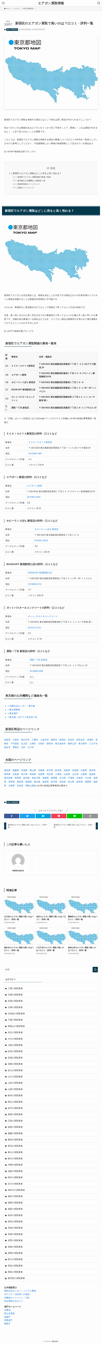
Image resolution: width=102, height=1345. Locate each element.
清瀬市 (90, 740)
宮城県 (75, 770)
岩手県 (50, 770)
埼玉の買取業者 (15, 1032)
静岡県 (54, 778)
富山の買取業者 (15, 1070)
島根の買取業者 (15, 1114)
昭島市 (54, 740)
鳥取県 (20, 782)
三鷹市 (35, 740)
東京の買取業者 (12, 29)
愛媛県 (16, 770)
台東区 (33, 743)
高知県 (33, 774)
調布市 (50, 743)
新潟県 (26, 778)
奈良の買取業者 (15, 1051)
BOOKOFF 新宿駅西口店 (40, 573)
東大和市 (82, 743)
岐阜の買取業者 (15, 1095)
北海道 (20, 785)
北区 (23, 747)
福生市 (7, 747)
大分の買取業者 (15, 1039)
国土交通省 (9, 1313)
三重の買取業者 (15, 988)
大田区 (41, 743)
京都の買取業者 (15, 995)
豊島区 (16, 747)
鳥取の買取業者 (15, 1272)
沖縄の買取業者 (15, 1165)
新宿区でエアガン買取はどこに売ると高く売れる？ (37, 173)
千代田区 (14, 743)
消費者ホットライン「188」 (17, 1298)
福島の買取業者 (15, 1209)
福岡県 (88, 782)
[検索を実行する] (95, 969)
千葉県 (71, 778)
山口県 (75, 774)
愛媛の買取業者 (15, 1133)
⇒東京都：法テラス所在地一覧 (22, 717)
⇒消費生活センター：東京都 (21, 706)
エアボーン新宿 (34, 486)
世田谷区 (80, 740)
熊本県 (92, 770)
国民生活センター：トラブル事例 (20, 1291)
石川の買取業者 (15, 1184)
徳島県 (45, 782)
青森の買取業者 (15, 1247)
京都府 (84, 770)
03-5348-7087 (35, 453)
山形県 (67, 774)
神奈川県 (36, 778)
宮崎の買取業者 (15, 1064)
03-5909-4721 (35, 584)
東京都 (37, 782)
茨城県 (24, 770)
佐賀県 (41, 774)
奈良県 (62, 782)
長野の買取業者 (15, 1240)
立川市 (30, 747)
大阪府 (79, 778)
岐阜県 (58, 770)
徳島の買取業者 (15, 1127)
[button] (11, 816)
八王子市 (93, 743)
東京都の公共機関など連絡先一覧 (31, 181)
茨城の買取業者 (15, 1228)
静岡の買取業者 (15, 1253)
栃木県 (54, 782)
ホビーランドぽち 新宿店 (46, 529)
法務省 (7, 1310)
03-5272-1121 (34, 627)
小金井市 (44, 740)
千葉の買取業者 (15, 1020)
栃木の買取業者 (15, 1158)
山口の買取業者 (15, 1076)
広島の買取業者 (15, 1121)
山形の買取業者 (15, 1083)
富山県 (71, 782)
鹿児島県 (8, 778)
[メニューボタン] (3, 3)
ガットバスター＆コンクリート (43, 616)
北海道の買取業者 (16, 1013)
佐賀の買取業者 (15, 1001)
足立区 (24, 743)
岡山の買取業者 (15, 1102)
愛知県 (7, 770)
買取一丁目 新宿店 (38, 660)
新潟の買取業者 (15, 1146)
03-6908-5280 (36, 671)
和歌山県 (29, 785)
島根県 (28, 782)
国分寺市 (25, 740)
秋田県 (18, 778)
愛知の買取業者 (15, 1139)
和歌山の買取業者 (16, 1026)
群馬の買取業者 (15, 1221)
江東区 (16, 740)
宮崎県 (67, 770)
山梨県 (84, 774)
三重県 (58, 774)
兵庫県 (11, 785)
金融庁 (7, 1317)
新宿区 (62, 740)
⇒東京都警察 (13, 710)
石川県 (62, 778)
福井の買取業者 (15, 1196)
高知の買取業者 (15, 1266)
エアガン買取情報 (51, 3)
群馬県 (7, 774)
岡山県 (33, 770)
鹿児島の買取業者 (16, 1278)
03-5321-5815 (41, 540)
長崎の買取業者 (15, 1234)
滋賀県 (92, 774)
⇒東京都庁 (12, 713)
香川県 (24, 774)
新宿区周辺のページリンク (28, 184)
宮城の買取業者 (15, 1058)
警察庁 (7, 1324)
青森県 (45, 778)
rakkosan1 (18, 870)
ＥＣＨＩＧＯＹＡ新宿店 (40, 442)
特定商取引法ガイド (13, 1301)
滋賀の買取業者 (15, 1171)
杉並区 (71, 740)
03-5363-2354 (33, 497)
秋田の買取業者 (15, 1215)
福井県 (79, 782)
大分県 (88, 778)
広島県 (16, 774)
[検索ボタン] (99, 3)
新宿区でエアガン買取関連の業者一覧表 (34, 177)
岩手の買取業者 (15, 1108)
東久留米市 (60, 743)
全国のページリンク (25, 188)
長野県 (11, 782)
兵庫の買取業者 (15, 1007)
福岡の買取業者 (15, 1203)
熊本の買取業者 (15, 1177)
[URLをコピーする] (90, 816)
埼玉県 (50, 774)
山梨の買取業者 (15, 1089)
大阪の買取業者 (15, 1045)
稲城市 (7, 740)
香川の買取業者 (15, 1259)
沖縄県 (41, 770)
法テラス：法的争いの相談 (17, 1294)
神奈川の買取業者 (16, 1190)
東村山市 (72, 743)
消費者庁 (8, 1320)
